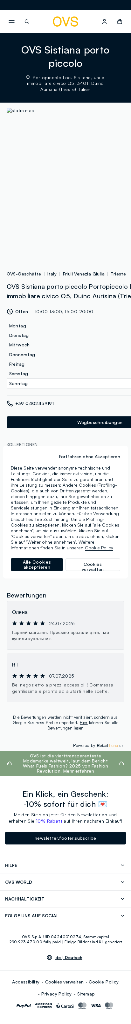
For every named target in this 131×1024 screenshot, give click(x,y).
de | (68, 957)
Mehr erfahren (78, 771)
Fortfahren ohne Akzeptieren (89, 456)
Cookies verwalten (64, 981)
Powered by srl (98, 745)
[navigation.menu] (11, 21)
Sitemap (86, 993)
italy (52, 273)
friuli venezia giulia (84, 273)
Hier (84, 722)
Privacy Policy (56, 993)
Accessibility (25, 981)
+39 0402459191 (34, 403)
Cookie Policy (104, 981)
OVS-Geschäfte (24, 273)
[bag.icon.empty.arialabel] (119, 21)
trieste (118, 273)
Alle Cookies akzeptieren (37, 564)
